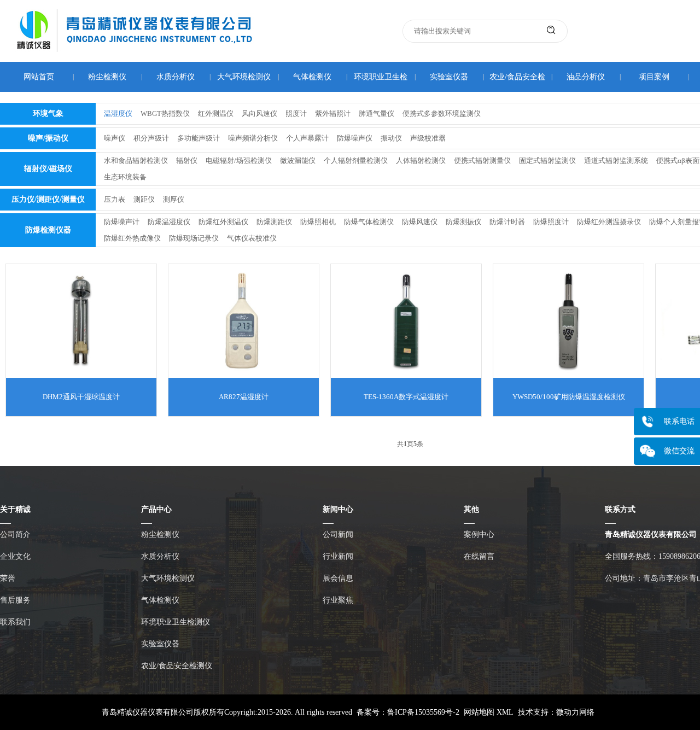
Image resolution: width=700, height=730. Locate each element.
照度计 (296, 113)
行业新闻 (338, 556)
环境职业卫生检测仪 (175, 622)
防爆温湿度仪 (169, 222)
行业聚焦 (338, 600)
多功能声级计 (198, 138)
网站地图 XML (489, 712)
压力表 (114, 199)
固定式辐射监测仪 (547, 160)
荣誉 (7, 578)
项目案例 (654, 77)
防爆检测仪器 (48, 230)
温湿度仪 (118, 113)
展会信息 (338, 578)
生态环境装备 (125, 177)
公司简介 (15, 534)
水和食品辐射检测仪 (136, 160)
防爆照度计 (551, 222)
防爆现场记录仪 (194, 238)
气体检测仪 (312, 77)
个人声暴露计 (307, 138)
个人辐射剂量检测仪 (356, 160)
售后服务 (15, 600)
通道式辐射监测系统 (616, 160)
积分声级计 (151, 138)
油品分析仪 (586, 77)
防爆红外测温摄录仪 (609, 222)
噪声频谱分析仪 (253, 138)
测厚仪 (173, 199)
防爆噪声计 (121, 222)
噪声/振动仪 (48, 138)
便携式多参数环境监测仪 (441, 113)
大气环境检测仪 (244, 77)
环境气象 (48, 113)
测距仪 (144, 199)
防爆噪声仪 (354, 138)
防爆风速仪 (420, 222)
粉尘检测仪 (107, 77)
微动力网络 (575, 712)
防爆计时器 (507, 222)
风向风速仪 (259, 113)
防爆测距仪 (274, 222)
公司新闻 (338, 534)
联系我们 (15, 622)
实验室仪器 (449, 77)
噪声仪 (114, 138)
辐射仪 (186, 160)
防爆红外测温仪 (223, 222)
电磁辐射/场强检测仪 (239, 160)
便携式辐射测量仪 (482, 160)
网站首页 (39, 77)
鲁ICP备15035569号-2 (423, 712)
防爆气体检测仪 (369, 222)
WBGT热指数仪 (165, 113)
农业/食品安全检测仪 (176, 666)
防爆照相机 (318, 222)
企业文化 (15, 556)
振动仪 (391, 138)
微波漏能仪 (298, 160)
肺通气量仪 (376, 113)
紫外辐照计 (333, 113)
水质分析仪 (175, 77)
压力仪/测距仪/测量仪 (48, 199)
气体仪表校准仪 (252, 238)
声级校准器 (428, 138)
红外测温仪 (216, 113)
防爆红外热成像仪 (132, 238)
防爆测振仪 (463, 222)
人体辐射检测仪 (421, 160)
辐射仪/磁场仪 (48, 169)
